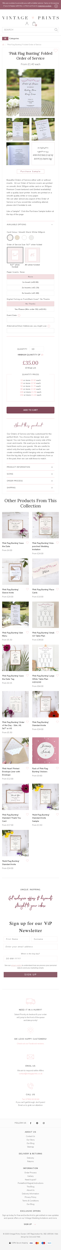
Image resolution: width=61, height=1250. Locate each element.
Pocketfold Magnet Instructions (30, 1183)
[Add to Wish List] (56, 50)
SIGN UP (30, 974)
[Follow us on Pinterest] (37, 1123)
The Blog (30, 1186)
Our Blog (30, 1143)
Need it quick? (30, 1179)
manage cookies (44, 6)
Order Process (30, 1172)
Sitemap (30, 1147)
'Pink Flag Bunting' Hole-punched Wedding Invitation (43, 546)
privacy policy (16, 965)
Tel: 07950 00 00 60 (30, 1099)
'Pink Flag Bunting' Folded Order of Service (24, 44)
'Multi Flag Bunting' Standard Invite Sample (40, 818)
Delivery (30, 1158)
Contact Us (30, 1136)
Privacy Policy (30, 1197)
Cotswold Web (34, 1237)
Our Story (31, 1140)
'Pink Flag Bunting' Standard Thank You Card (11, 818)
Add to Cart (30, 410)
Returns (30, 1161)
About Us (30, 1190)
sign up (28, 1224)
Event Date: (12, 315)
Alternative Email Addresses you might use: (27, 326)
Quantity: (22, 349)
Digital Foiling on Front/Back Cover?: (23, 299)
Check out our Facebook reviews (30, 1043)
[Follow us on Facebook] (30, 1123)
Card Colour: (12, 232)
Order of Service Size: (16, 244)
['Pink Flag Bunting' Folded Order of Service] (18, 129)
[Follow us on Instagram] (43, 1123)
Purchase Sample (31, 171)
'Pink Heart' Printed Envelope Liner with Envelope (11, 771)
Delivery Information (30, 1193)
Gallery (30, 1176)
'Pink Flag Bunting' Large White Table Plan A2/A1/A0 (43, 679)
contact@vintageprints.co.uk (30, 1073)
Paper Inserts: (13, 272)
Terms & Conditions (30, 1201)
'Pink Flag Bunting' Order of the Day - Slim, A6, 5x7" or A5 (13, 725)
